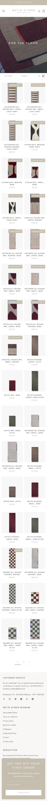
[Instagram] (10, 698)
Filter (8, 76)
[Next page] (29, 662)
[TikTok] (27, 698)
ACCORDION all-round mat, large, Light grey (12, 109)
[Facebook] (4, 698)
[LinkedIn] (33, 698)
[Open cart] (44, 11)
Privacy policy (8, 721)
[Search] (39, 11)
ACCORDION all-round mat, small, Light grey (35, 109)
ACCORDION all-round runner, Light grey (12, 147)
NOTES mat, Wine (12, 395)
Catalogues (7, 729)
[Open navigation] (3, 11)
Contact (6, 737)
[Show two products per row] (43, 76)
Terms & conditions (10, 716)
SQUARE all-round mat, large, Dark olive (35, 645)
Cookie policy (8, 741)
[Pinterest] (15, 698)
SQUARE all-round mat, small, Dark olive (12, 645)
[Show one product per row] (39, 76)
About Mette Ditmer (10, 712)
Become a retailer (9, 725)
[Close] (42, 761)
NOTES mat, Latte (12, 501)
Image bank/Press (9, 733)
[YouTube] (21, 698)
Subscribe (23, 793)
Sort (25, 76)
